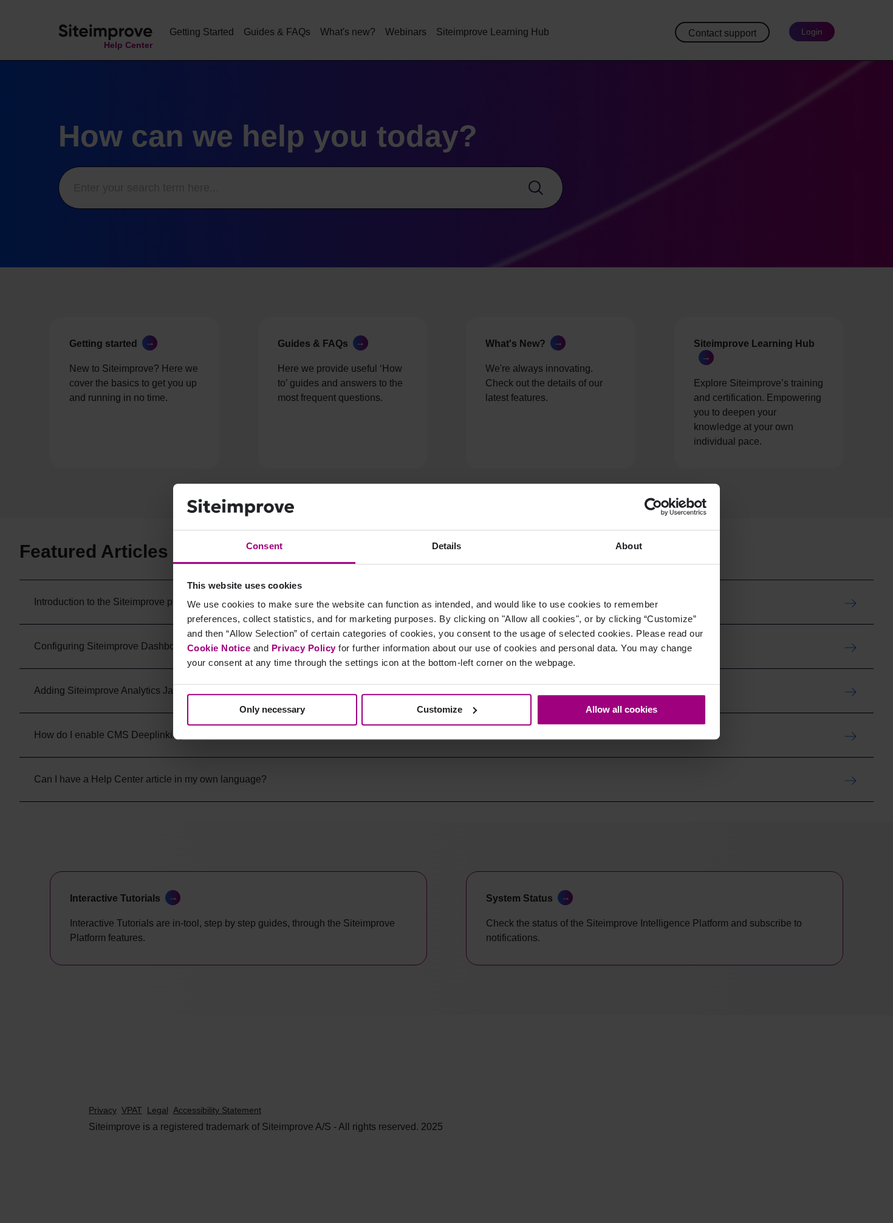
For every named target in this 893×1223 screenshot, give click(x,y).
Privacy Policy (304, 648)
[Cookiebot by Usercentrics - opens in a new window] (653, 507)
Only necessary (272, 709)
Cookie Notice (219, 648)
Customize (439, 709)
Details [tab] (447, 546)
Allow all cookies (621, 709)
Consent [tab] (264, 546)
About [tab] (628, 546)
